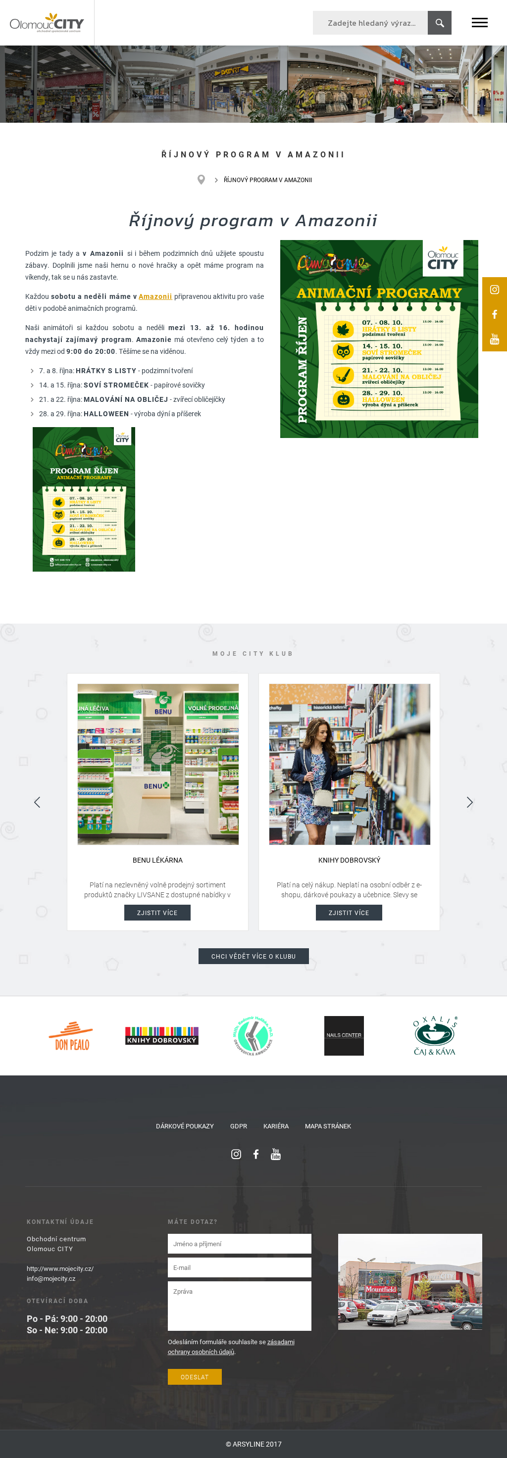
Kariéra (276, 1125)
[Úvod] (206, 180)
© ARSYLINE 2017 (254, 1444)
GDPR (238, 1125)
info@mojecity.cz (51, 1278)
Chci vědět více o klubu (253, 956)
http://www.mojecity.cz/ (60, 1268)
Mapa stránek (328, 1125)
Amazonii (155, 296)
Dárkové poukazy (185, 1125)
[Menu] (479, 22)
